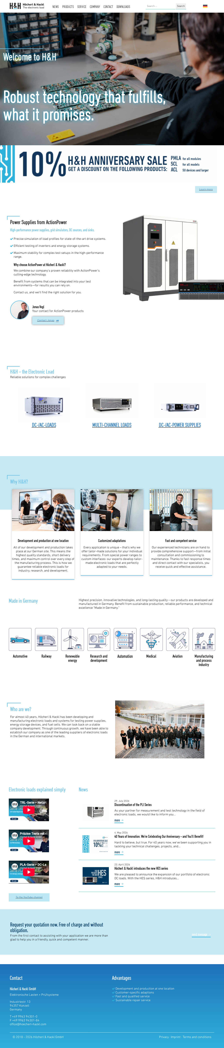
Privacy (164, 1037)
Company (95, 7)
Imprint (176, 1037)
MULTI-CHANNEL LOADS (111, 425)
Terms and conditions (197, 1037)
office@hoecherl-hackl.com (28, 1024)
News (55, 7)
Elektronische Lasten (24, 995)
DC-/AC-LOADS (44, 425)
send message (199, 934)
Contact (108, 7)
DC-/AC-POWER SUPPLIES (180, 425)
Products (68, 7)
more (117, 820)
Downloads (123, 7)
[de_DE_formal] (205, 6)
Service (81, 7)
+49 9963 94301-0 (24, 1016)
